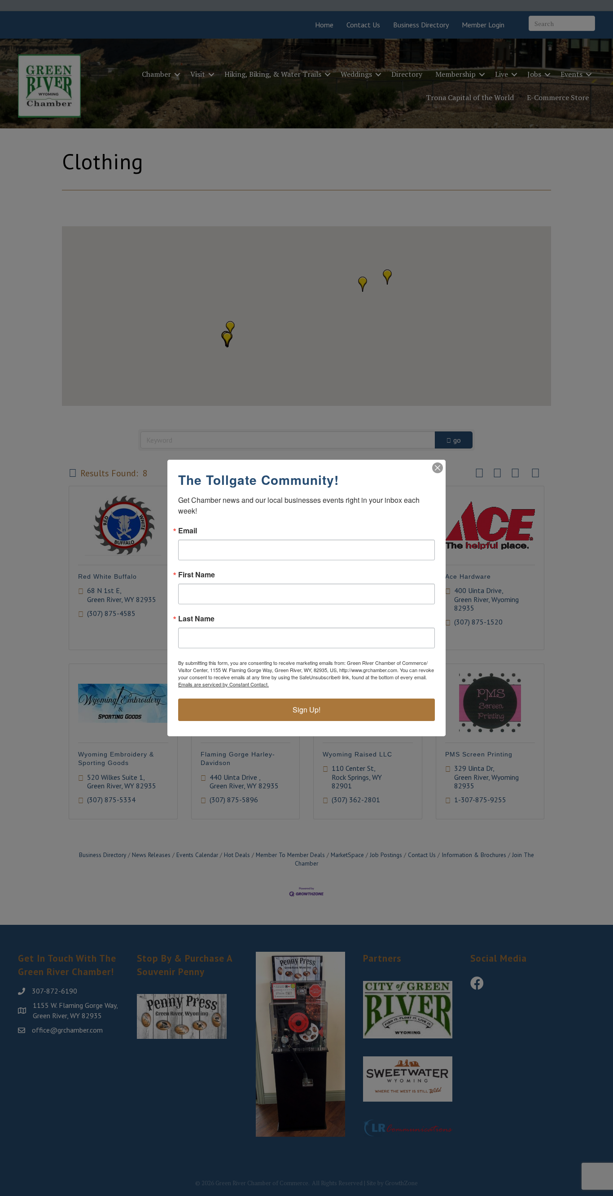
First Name (196, 574)
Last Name (196, 618)
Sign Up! (306, 709)
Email (187, 530)
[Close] (437, 467)
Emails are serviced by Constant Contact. (223, 684)
